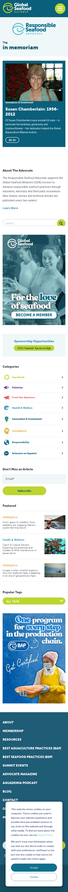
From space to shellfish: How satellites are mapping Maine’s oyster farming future (19, 525)
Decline (34, 876)
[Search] (61, 223)
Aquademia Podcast (20, 783)
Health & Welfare (13, 540)
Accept (34, 867)
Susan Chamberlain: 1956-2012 (31, 111)
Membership (13, 731)
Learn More (10, 208)
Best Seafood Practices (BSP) (27, 757)
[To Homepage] (17, 8)
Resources (12, 739)
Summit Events (15, 765)
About (8, 722)
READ (12, 140)
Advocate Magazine (20, 774)
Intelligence (10, 517)
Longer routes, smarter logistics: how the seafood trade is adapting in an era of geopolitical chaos (21, 573)
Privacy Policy (44, 834)
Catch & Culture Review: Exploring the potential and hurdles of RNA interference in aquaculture (19, 549)
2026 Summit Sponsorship (34, 348)
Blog (7, 791)
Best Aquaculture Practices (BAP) (32, 748)
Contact (10, 800)
